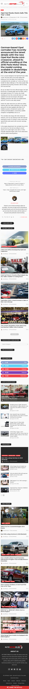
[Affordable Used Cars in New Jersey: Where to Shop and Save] (14, 393)
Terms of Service (15, 685)
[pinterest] (14, 369)
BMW (3, 606)
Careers (13, 680)
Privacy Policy (21, 683)
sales (22, 159)
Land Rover (4, 630)
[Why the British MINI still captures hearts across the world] (5, 475)
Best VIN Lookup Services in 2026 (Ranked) (13, 534)
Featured (8, 523)
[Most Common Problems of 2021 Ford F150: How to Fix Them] (14, 574)
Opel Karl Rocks (16, 159)
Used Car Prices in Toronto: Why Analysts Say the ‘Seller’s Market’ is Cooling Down (14, 275)
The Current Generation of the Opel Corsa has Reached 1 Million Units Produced (13, 326)
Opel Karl (9, 159)
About (4, 680)
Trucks (3, 554)
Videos (13, 632)
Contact (15, 683)
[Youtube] (14, 376)
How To (12, 554)
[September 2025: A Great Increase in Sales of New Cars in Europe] (14, 290)
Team (8, 680)
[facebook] (14, 362)
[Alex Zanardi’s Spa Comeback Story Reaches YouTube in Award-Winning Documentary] (5, 416)
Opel (2, 10)
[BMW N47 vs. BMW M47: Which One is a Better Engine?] (14, 599)
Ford (3, 581)
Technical (7, 581)
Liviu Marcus (5, 253)
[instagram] (14, 372)
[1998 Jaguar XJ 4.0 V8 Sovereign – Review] (5, 482)
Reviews (18, 455)
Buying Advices (9, 394)
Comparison (4, 455)
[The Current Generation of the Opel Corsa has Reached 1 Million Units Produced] (14, 315)
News (6, 246)
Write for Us (9, 683)
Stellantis (13, 246)
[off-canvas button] (2, 4)
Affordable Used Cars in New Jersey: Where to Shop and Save (13, 397)
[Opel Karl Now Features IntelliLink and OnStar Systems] (5, 489)
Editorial (18, 680)
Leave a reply (6, 223)
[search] (27, 4)
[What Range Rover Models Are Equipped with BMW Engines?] (5, 468)
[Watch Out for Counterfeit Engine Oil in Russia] (14, 516)
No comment (24, 17)
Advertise (23, 680)
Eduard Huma (6, 17)
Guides (3, 394)
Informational (12, 455)
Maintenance (18, 554)
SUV (3, 246)
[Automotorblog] (14, 3)
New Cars (8, 297)
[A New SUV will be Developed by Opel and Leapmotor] (14, 239)
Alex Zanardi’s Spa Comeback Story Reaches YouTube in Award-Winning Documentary (19, 416)
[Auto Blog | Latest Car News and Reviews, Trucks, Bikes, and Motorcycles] (13, 647)
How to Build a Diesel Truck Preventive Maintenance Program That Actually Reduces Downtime (14, 559)
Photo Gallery (5, 632)
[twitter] (14, 365)
